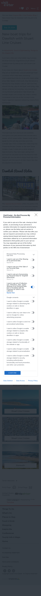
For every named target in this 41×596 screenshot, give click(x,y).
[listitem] (20, 254)
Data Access (20, 380)
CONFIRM (12, 373)
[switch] (32, 260)
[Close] (37, 215)
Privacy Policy (33, 380)
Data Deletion (8, 380)
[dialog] (20, 298)
